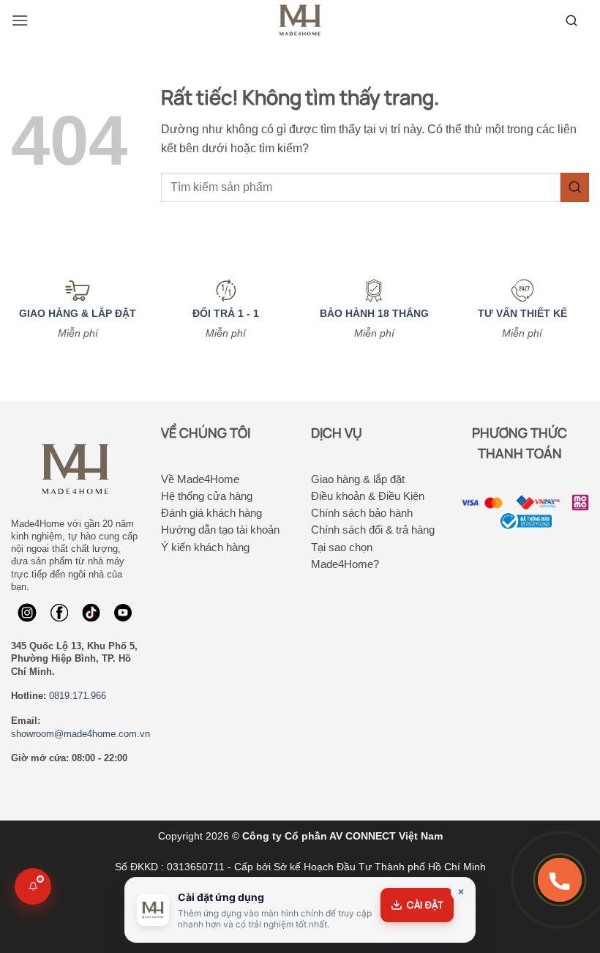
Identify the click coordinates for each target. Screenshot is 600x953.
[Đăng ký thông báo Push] (33, 886)
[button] (20, 20)
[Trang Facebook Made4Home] (27, 612)
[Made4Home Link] (571, 20)
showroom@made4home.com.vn (80, 733)
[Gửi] (574, 187)
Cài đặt (425, 904)
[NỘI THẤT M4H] (300, 20)
